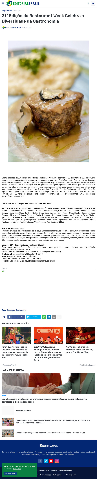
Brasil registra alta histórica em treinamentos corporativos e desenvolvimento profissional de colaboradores (44, 400)
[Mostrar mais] (59, 317)
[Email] (54, 317)
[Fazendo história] (8, 410)
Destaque (16, 11)
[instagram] (57, 461)
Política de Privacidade (42, 475)
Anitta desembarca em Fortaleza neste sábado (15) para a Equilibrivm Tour (79, 349)
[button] (2, 3)
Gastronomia (21, 310)
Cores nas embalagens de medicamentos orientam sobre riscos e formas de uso (50, 433)
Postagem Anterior (10, 365)
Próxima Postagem (87, 365)
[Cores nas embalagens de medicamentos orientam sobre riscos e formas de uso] (8, 433)
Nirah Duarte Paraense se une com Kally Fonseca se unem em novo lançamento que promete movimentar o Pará (15, 352)
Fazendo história (23, 410)
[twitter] (46, 461)
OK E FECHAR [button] (10, 474)
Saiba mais (17, 469)
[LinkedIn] (49, 317)
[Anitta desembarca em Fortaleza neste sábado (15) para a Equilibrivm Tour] (80, 335)
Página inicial (7, 11)
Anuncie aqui (71, 475)
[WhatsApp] (44, 317)
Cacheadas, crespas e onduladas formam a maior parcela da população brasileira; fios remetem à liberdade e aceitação (53, 421)
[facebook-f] (40, 461)
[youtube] (51, 461)
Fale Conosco (58, 475)
